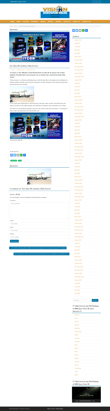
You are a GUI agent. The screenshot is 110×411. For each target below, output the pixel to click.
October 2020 (78, 273)
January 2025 (78, 103)
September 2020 (79, 276)
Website (12, 234)
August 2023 (78, 160)
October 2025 (78, 73)
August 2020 (78, 280)
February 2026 (78, 60)
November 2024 (79, 110)
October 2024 (78, 113)
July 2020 (77, 283)
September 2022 (79, 196)
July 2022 (77, 203)
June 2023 (77, 166)
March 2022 (78, 216)
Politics (26, 21)
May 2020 (77, 290)
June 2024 (77, 126)
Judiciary (77, 338)
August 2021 (78, 240)
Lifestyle (67, 21)
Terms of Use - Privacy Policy (55, 408)
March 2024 (78, 136)
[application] (86, 395)
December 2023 (79, 146)
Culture (19, 69)
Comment (13, 200)
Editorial (77, 325)
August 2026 (78, 40)
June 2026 (77, 46)
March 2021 (78, 256)
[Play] (74, 401)
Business (34, 21)
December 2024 (79, 106)
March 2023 (78, 176)
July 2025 (77, 83)
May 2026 (77, 50)
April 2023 (77, 173)
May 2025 (77, 90)
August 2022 (78, 200)
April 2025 (77, 93)
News (19, 21)
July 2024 (77, 123)
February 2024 (78, 140)
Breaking (13, 160)
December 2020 (79, 266)
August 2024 (78, 120)
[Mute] (96, 401)
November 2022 (79, 190)
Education (77, 328)
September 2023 (79, 156)
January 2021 (78, 263)
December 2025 (79, 66)
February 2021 (78, 260)
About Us (76, 21)
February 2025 (78, 100)
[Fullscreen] (99, 401)
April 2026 (77, 53)
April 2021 (77, 253)
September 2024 (79, 116)
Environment (78, 331)
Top (20, 160)
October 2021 (78, 233)
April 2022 (77, 213)
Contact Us (86, 21)
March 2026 (78, 56)
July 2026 (77, 43)
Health (76, 335)
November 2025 (79, 70)
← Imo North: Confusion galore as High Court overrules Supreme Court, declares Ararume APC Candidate (38, 248)
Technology (78, 368)
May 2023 (77, 170)
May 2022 (77, 210)
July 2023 (77, 163)
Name (12, 220)
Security (77, 361)
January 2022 (78, 223)
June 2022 (77, 206)
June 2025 (77, 86)
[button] (86, 394)
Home (12, 21)
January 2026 (78, 63)
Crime (76, 318)
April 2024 (77, 133)
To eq (76, 371)
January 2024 (78, 143)
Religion (77, 358)
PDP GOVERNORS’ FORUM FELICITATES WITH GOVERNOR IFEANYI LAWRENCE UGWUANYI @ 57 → (41, 254)
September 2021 (79, 236)
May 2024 (77, 130)
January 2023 (78, 183)
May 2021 (77, 250)
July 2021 (77, 243)
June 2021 (77, 246)
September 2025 (79, 76)
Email (12, 227)
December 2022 (79, 186)
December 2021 (79, 226)
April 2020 (77, 293)
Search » (95, 300)
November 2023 (79, 150)
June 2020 (77, 286)
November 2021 (79, 230)
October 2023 (78, 153)
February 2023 (78, 180)
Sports (50, 21)
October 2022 (78, 193)
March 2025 (78, 96)
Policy (76, 351)
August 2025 (78, 80)
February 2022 (78, 220)
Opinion (58, 21)
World (43, 21)
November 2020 (79, 270)
